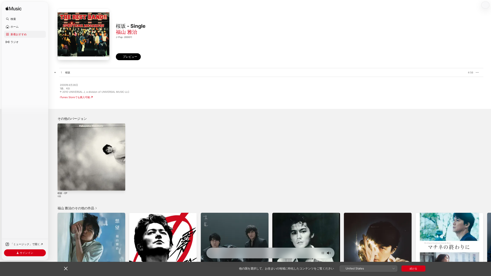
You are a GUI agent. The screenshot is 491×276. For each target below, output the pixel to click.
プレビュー (468, 72)
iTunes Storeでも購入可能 (75, 97)
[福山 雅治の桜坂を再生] (61, 72)
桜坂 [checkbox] (67, 72)
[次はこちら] (322, 253)
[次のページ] (487, 247)
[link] (77, 208)
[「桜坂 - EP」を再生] (62, 186)
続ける (413, 268)
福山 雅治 (126, 32)
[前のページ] (53, 247)
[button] (25, 19)
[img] (13, 9)
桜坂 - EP (63, 124)
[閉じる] (66, 268)
